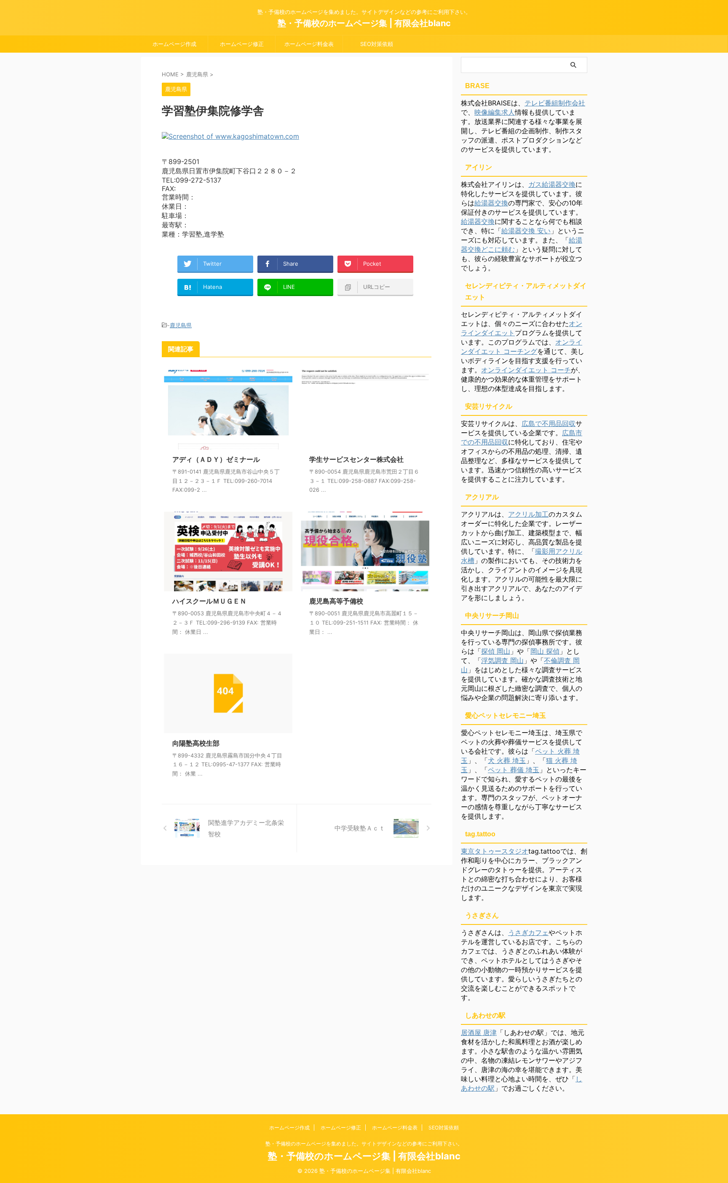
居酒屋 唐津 (479, 1032)
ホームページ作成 (174, 43)
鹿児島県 (181, 325)
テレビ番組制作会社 (555, 103)
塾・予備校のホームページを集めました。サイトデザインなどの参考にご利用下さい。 (364, 1143)
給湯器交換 (491, 203)
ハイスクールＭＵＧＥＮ (209, 601)
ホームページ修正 (242, 43)
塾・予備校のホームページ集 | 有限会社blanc (364, 23)
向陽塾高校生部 (195, 743)
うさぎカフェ (528, 932)
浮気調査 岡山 (502, 660)
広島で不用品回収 (548, 423)
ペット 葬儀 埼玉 (513, 769)
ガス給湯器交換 (551, 184)
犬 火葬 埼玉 (507, 760)
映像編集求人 (494, 112)
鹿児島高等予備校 (336, 601)
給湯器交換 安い (526, 230)
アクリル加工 (528, 514)
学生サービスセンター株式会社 (356, 459)
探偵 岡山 (495, 651)
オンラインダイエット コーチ (526, 370)
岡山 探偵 (544, 651)
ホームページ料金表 (309, 43)
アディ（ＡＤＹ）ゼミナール (216, 459)
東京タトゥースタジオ (494, 851)
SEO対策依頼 (376, 43)
